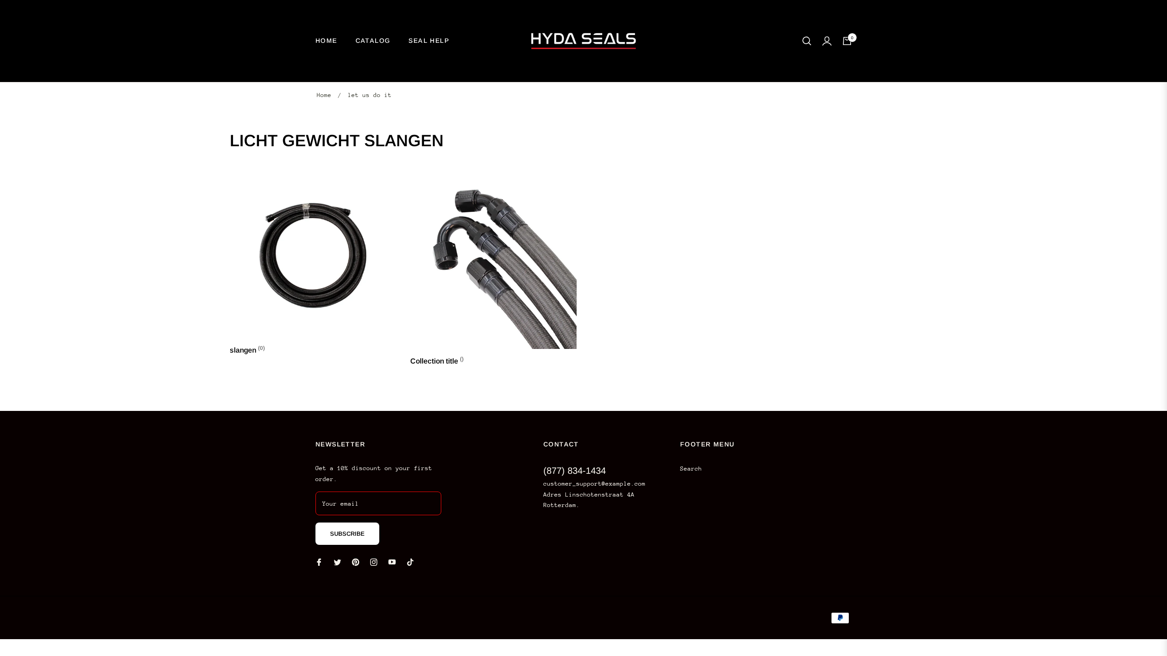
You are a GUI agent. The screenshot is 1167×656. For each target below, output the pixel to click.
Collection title (437, 361)
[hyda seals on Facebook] (319, 561)
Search (691, 468)
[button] (807, 41)
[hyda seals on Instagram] (373, 561)
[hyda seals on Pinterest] (355, 561)
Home (324, 95)
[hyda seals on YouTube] (392, 561)
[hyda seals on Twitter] (337, 561)
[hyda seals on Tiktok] (412, 561)
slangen (247, 350)
